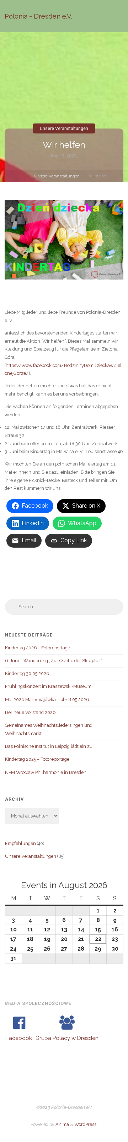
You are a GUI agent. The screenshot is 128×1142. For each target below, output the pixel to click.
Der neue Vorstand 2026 (30, 712)
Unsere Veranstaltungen (64, 128)
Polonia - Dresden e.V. (38, 16)
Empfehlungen (20, 843)
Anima (61, 1124)
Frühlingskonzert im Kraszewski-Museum (48, 686)
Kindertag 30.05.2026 (27, 673)
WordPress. (85, 1124)
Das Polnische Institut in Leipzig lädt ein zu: (49, 746)
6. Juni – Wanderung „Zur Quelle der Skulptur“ (53, 660)
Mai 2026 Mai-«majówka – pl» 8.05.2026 (47, 699)
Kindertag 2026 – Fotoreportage (37, 647)
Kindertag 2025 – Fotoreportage (37, 759)
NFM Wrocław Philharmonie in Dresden (45, 772)
